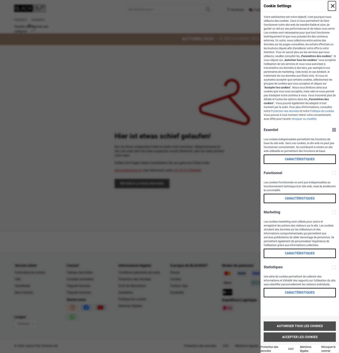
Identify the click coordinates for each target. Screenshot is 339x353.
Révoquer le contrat (328, 348)
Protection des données (285, 111)
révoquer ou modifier (304, 118)
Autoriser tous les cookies (300, 326)
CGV (291, 348)
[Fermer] (332, 6)
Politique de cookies (322, 111)
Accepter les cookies (300, 337)
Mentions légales (305, 348)
